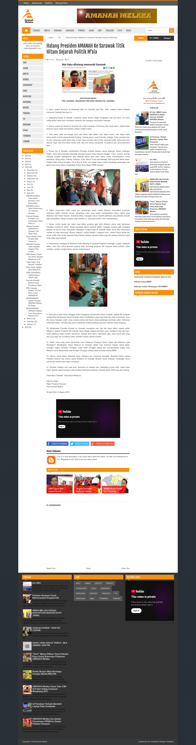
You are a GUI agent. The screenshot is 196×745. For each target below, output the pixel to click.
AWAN (25, 68)
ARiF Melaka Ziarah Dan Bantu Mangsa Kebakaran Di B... (34, 256)
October (30, 176)
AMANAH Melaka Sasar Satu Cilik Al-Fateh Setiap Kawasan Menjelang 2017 (49, 688)
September (31, 179)
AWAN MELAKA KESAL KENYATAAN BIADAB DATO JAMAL (46, 612)
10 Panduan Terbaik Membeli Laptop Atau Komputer (46, 705)
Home (88, 568)
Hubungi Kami (61, 3)
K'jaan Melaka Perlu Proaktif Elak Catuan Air (34, 238)
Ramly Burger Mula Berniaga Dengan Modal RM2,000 (46, 672)
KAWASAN (27, 96)
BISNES (26, 79)
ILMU (25, 90)
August (30, 182)
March (29, 319)
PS (24, 118)
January (30, 324)
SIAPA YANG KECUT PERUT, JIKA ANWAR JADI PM (49, 644)
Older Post (125, 568)
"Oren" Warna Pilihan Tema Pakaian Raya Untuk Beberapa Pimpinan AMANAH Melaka (50, 656)
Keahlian (48, 3)
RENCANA (27, 124)
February (30, 322)
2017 (27, 164)
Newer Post (51, 568)
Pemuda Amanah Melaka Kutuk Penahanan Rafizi (34, 282)
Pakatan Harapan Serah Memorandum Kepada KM (45, 596)
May (29, 190)
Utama (26, 3)
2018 (27, 162)
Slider (25, 130)
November (31, 173)
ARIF (25, 62)
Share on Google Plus (104, 444)
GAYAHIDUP (27, 85)
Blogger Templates (167, 742)
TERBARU (27, 135)
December (31, 170)
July (29, 184)
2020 (27, 156)
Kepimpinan (37, 3)
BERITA (47, 30)
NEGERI (26, 107)
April (29, 193)
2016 (27, 167)
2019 (27, 159)
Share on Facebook (59, 444)
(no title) (36, 583)
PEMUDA (26, 113)
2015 (27, 327)
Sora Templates (152, 742)
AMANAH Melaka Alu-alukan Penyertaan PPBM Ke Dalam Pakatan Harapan (46, 721)
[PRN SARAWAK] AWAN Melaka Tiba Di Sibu (33, 275)
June (29, 187)
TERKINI (26, 141)
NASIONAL (27, 102)
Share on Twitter (81, 444)
